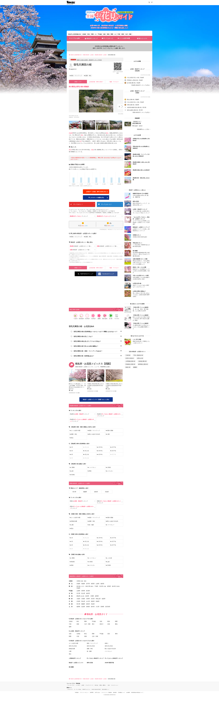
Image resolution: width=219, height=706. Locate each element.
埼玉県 (101, 586)
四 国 (70, 604)
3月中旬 (100, 451)
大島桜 (109, 467)
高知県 (71, 69)
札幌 (82, 581)
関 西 (70, 598)
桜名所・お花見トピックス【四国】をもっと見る (96, 399)
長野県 (83, 590)
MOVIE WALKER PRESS (96, 689)
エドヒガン (110, 471)
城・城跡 (91, 525)
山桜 (72, 471)
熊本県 (93, 606)
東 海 (70, 596)
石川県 (78, 593)
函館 (85, 581)
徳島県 (96, 492)
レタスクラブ (70, 689)
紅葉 (109, 685)
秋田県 (93, 583)
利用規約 (77, 692)
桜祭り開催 (110, 430)
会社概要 (128, 692)
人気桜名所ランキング (75, 658)
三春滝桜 (127, 355)
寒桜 (90, 471)
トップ (77, 81)
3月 (81, 141)
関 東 (70, 586)
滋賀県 (103, 598)
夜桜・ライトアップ (76, 75)
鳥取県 (93, 601)
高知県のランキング (79, 414)
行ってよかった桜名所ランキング (114, 658)
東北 (88, 34)
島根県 (97, 601)
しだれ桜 (109, 558)
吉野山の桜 (140, 358)
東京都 (78, 586)
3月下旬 (114, 451)
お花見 (83, 685)
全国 (70, 633)
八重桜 (73, 467)
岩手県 (88, 583)
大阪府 (78, 598)
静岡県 (97, 596)
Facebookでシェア (108, 274)
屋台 (72, 438)
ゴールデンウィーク (89, 685)
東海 (108, 34)
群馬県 (109, 586)
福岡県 (78, 606)
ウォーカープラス (70, 685)
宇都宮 (117, 586)
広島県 (78, 601)
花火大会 (96, 685)
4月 (72, 454)
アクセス (114, 81)
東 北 (70, 583)
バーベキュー (110, 525)
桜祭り (106, 643)
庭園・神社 (88, 75)
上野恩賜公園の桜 (130, 361)
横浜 (92, 586)
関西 (112, 34)
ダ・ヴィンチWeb (77, 689)
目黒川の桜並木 (129, 358)
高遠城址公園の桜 (130, 364)
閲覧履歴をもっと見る (143, 129)
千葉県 (96, 586)
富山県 (83, 593)
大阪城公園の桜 (142, 361)
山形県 (97, 583)
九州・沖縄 (128, 34)
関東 (92, 34)
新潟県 (88, 590)
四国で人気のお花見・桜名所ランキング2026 (89, 60)
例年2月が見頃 (73, 646)
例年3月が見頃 (91, 646)
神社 (107, 133)
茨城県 (78, 588)
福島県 (102, 583)
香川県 (74, 492)
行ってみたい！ (83, 204)
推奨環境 (91, 692)
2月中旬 (100, 447)
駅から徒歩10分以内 (94, 434)
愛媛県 (85, 492)
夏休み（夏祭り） (103, 685)
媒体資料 (115, 692)
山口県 (88, 601)
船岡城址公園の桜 (143, 364)
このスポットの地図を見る (97, 197)
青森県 (83, 583)
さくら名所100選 (124, 38)
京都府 (83, 598)
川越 (105, 586)
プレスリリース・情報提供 (106, 692)
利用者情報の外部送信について (137, 692)
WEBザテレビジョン (86, 689)
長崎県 (88, 606)
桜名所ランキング (92, 38)
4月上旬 (87, 454)
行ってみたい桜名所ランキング (95, 658)
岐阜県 (87, 596)
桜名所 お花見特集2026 (74, 34)
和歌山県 (98, 598)
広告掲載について (121, 692)
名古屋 (82, 596)
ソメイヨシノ (92, 467)
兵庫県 (88, 598)
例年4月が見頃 (109, 646)
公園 (108, 434)
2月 (72, 447)
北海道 (84, 34)
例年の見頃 (95, 81)
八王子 (82, 586)
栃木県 (114, 586)
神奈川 (101, 624)
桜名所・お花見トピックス (76, 662)
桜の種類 (71, 667)
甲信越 (100, 34)
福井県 (88, 593)
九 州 (70, 606)
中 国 (70, 601)
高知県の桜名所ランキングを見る (140, 85)
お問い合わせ (97, 692)
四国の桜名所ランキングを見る (141, 112)
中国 (119, 34)
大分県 (97, 606)
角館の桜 (127, 367)
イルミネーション (114, 685)
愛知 (116, 624)
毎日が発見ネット (105, 689)
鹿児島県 (107, 606)
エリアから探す (75, 38)
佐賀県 (83, 606)
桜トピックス (143, 38)
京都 (115, 34)
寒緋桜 (73, 561)
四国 (122, 34)
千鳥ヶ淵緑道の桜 (138, 355)
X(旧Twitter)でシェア (86, 274)
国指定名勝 (74, 521)
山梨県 (78, 590)
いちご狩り (78, 685)
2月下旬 (114, 447)
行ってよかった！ (111, 204)
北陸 (104, 34)
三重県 (92, 596)
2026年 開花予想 (109, 662)
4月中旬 (100, 454)
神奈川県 (87, 586)
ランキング (79, 216)
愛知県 (78, 596)
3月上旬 (87, 451)
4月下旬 (114, 545)
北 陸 (70, 593)
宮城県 (78, 583)
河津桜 (73, 474)
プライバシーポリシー (84, 692)
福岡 (70, 626)
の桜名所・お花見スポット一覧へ (80, 246)
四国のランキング (79, 501)
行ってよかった (108, 38)
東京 (96, 34)
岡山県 (83, 601)
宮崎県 (102, 606)
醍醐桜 (135, 367)
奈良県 (93, 598)
